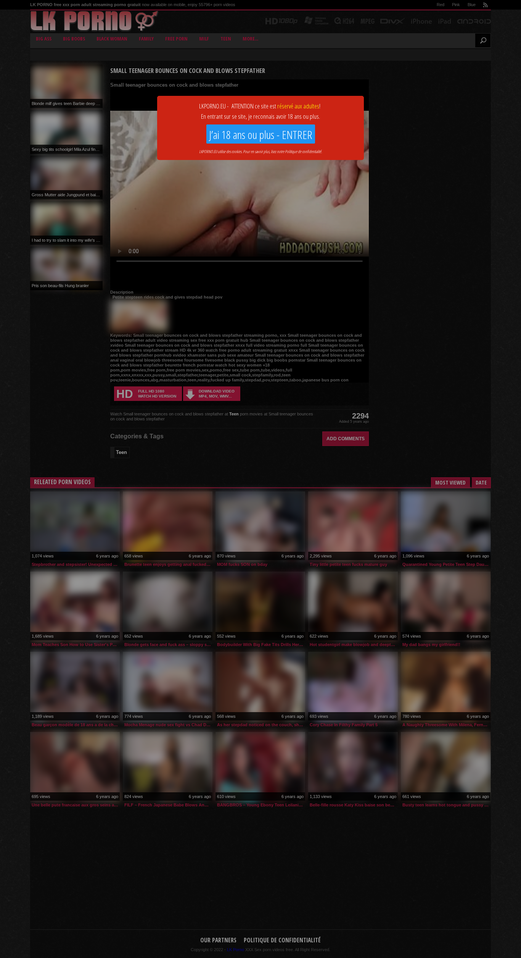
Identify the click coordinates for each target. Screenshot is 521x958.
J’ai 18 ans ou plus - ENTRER (260, 134)
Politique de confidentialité (303, 151)
